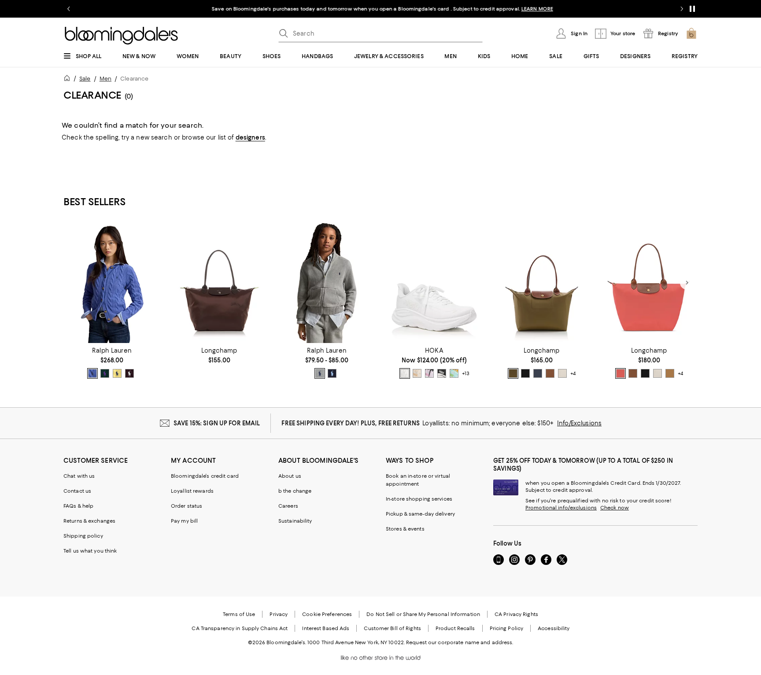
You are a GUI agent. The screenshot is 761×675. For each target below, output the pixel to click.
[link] (111, 363)
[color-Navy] (332, 373)
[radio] (92, 373)
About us (289, 476)
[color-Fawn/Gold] (669, 373)
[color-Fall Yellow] (117, 373)
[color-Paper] (562, 373)
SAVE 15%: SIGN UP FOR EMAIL (217, 423)
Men (105, 78)
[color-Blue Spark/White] (454, 373)
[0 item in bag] (691, 33)
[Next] (687, 283)
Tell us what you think (90, 551)
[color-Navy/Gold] (537, 373)
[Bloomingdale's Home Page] (121, 35)
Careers (288, 506)
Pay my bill (184, 521)
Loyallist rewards (192, 491)
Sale (84, 78)
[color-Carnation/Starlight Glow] (429, 373)
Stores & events (405, 529)
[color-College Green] (104, 373)
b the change (294, 491)
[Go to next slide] (681, 9)
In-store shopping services (419, 499)
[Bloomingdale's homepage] (68, 79)
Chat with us (79, 476)
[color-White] (404, 373)
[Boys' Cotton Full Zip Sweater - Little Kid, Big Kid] (326, 282)
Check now (614, 508)
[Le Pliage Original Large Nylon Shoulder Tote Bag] (649, 282)
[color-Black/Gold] (525, 373)
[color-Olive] (513, 373)
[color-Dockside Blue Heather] (92, 373)
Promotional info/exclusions (561, 508)
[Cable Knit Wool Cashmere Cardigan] (111, 282)
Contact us (77, 491)
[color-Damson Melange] (129, 373)
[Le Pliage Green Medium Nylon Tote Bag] (219, 282)
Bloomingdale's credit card (205, 476)
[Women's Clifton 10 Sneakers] (434, 282)
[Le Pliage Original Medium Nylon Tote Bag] (541, 282)
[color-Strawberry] (620, 373)
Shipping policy (83, 536)
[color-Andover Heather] (319, 373)
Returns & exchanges (89, 521)
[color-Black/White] (441, 373)
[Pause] (692, 9)
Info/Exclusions (579, 423)
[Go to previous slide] (68, 9)
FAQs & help (78, 506)
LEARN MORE (535, 9)
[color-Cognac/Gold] (550, 373)
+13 (465, 373)
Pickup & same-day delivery (420, 514)
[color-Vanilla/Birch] (417, 373)
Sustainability (295, 521)
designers (250, 137)
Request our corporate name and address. (459, 642)
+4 (573, 373)
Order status (186, 506)
